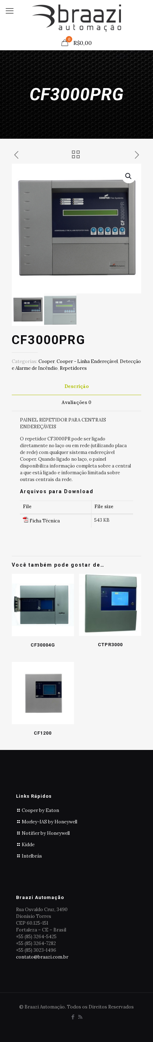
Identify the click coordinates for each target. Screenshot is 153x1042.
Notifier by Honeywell (46, 833)
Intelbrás (32, 856)
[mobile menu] (10, 11)
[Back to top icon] (138, 1027)
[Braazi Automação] (76, 18)
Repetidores (73, 368)
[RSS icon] (80, 1016)
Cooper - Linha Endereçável (87, 361)
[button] (129, 176)
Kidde (28, 845)
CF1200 (43, 733)
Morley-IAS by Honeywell (49, 822)
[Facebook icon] (72, 1016)
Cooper (46, 361)
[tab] (76, 387)
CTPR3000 (110, 644)
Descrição (76, 386)
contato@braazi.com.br (42, 957)
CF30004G (43, 645)
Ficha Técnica (45, 521)
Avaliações (76, 402)
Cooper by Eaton (40, 810)
